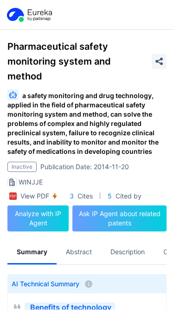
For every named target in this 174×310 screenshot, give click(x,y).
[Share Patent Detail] (159, 61)
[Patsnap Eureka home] (29, 15)
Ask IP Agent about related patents (120, 218)
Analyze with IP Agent (38, 218)
